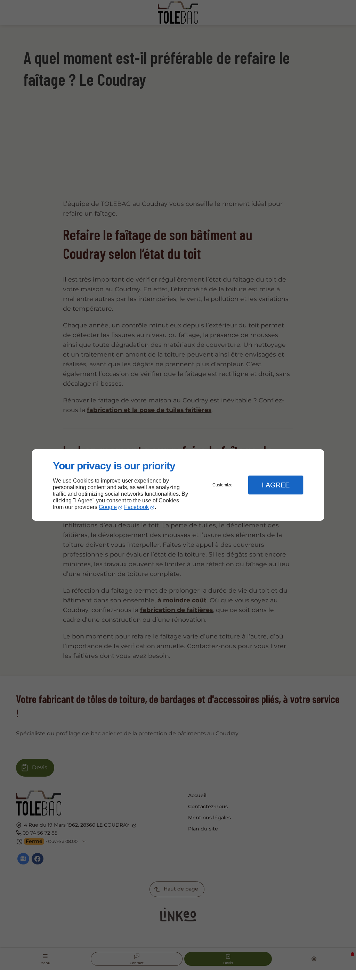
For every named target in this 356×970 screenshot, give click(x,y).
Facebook (136, 507)
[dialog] (178, 485)
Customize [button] (222, 485)
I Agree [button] (276, 485)
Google (108, 507)
